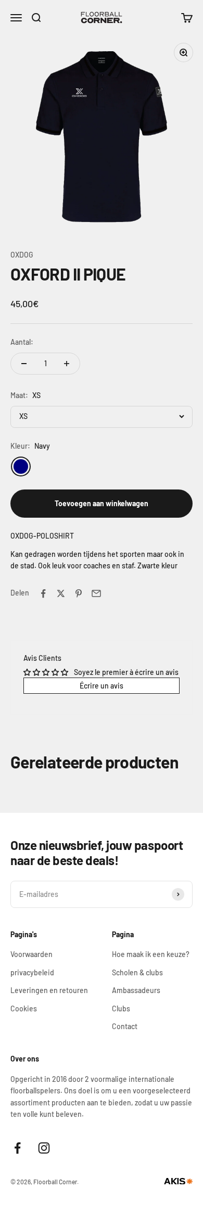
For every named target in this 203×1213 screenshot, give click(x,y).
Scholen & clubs (137, 972)
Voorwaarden (31, 954)
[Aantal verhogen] (67, 363)
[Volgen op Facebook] (17, 1148)
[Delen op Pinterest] (78, 593)
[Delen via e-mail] (96, 593)
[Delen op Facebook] (43, 593)
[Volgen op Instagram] (44, 1148)
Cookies (23, 1008)
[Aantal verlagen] (24, 363)
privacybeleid (32, 972)
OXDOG (21, 254)
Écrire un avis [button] (101, 685)
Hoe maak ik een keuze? (150, 954)
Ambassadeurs (136, 990)
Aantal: (21, 341)
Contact (124, 1026)
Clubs (121, 1008)
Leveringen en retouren (49, 990)
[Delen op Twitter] (61, 593)
